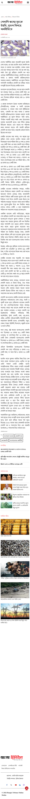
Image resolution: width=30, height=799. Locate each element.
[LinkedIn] (19, 785)
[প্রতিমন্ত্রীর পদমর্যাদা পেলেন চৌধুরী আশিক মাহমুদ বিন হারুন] (15, 459)
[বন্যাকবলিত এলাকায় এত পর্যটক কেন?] (15, 592)
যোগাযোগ (4, 765)
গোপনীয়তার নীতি (12, 765)
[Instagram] (23, 785)
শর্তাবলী (20, 765)
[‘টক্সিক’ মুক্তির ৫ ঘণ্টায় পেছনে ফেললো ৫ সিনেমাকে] (15, 571)
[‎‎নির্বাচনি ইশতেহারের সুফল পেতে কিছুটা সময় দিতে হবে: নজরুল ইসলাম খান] (15, 488)
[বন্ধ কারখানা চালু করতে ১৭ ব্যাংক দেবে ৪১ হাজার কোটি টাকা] (15, 451)
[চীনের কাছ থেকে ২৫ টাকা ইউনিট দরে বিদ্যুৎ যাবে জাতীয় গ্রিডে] (15, 614)
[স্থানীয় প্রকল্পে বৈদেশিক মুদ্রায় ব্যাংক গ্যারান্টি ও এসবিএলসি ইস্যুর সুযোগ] (15, 506)
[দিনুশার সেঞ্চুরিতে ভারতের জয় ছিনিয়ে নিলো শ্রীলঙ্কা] (15, 497)
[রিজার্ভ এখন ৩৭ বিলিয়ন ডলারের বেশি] (15, 465)
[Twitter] (11, 785)
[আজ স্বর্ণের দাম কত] (15, 529)
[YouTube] (16, 785)
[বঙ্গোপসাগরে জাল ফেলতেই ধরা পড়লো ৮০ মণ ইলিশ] (15, 550)
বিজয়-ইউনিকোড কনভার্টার (8, 768)
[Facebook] (7, 785)
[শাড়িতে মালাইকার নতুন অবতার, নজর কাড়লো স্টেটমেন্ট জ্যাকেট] (15, 478)
